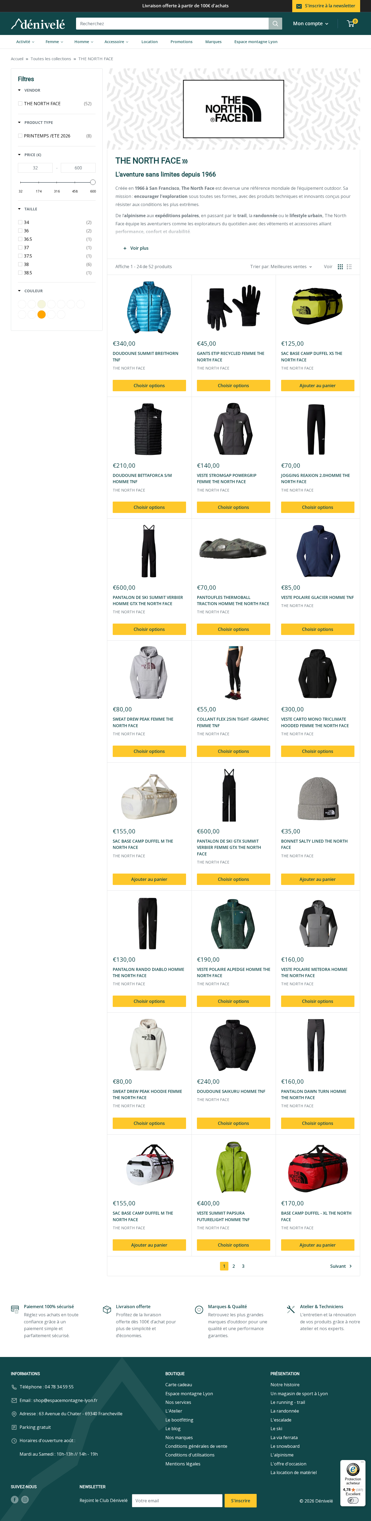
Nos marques (179, 1437)
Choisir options (149, 386)
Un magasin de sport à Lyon (299, 1394)
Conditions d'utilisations (190, 1455)
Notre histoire (285, 1385)
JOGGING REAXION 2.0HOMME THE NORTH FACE (315, 478)
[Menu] (362, 1463)
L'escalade (281, 1420)
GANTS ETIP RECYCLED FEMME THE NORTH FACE (230, 356)
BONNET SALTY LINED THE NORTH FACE (314, 844)
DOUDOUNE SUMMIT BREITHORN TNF (145, 356)
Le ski (276, 1429)
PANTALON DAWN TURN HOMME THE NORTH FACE (313, 1094)
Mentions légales (182, 1464)
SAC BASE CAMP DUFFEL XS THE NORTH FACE (311, 356)
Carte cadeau (178, 1385)
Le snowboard (285, 1446)
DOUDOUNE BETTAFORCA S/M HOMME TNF (142, 478)
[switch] (353, 1500)
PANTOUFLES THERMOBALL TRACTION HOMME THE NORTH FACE (233, 600)
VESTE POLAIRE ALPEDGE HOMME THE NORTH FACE (233, 972)
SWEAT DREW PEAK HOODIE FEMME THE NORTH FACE (147, 1094)
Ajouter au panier (318, 386)
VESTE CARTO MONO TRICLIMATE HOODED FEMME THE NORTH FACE (315, 722)
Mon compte (308, 23)
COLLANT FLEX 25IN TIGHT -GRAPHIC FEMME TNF (233, 722)
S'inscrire (240, 1501)
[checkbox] (58, 103)
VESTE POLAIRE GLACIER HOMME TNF (317, 597)
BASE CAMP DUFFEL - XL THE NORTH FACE (316, 1216)
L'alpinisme (282, 1455)
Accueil (17, 58)
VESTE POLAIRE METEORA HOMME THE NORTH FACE (314, 972)
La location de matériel (294, 1472)
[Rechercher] (275, 24)
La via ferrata (284, 1437)
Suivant (338, 1266)
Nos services (178, 1402)
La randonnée (285, 1411)
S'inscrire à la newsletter (330, 6)
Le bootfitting (179, 1420)
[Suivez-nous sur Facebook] (14, 1499)
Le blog (173, 1429)
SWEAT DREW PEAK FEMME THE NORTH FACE (143, 722)
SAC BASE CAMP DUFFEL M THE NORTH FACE (143, 844)
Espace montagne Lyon (189, 1394)
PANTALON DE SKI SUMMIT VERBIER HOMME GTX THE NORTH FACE (148, 600)
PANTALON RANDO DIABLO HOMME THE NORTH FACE (148, 972)
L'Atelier (173, 1411)
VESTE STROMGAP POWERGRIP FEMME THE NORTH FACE (226, 478)
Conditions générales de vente (196, 1446)
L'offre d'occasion (288, 1464)
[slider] (93, 182)
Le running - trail (288, 1402)
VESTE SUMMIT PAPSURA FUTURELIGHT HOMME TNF (223, 1216)
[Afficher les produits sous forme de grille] (340, 266)
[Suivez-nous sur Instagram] (25, 1499)
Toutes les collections (50, 58)
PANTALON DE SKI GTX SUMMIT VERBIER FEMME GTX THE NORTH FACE (229, 847)
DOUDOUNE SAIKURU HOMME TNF (231, 1091)
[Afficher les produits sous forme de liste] (349, 266)
